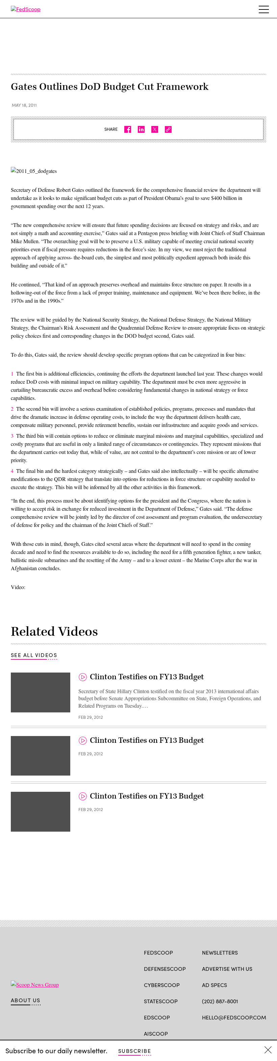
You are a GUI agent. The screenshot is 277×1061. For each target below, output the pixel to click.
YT (255, 1033)
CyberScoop (162, 984)
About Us (26, 1000)
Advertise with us (227, 968)
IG (242, 1033)
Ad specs (214, 984)
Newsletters (220, 952)
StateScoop (161, 1001)
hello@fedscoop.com (234, 1017)
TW (218, 1033)
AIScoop (156, 1033)
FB (205, 1033)
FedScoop (158, 952)
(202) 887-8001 (220, 1001)
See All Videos (34, 654)
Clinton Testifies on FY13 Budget (147, 677)
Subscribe (134, 1050)
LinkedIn (232, 1033)
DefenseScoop (165, 968)
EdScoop (157, 1017)
